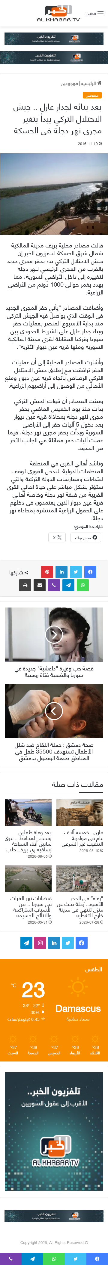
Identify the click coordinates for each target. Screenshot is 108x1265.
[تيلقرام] (68, 585)
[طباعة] (25, 585)
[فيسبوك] (90, 572)
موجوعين (69, 82)
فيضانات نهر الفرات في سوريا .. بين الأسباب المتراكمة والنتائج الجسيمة (31, 906)
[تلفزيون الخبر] (57, 13)
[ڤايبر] (54, 585)
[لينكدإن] (62, 572)
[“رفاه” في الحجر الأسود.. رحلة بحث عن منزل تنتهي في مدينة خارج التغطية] (79, 878)
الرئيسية (89, 82)
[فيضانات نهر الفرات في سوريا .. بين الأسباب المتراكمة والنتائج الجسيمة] (28, 878)
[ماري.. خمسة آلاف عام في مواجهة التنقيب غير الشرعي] (79, 812)
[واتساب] (83, 585)
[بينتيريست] (47, 572)
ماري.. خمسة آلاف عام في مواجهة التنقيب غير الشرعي (82, 837)
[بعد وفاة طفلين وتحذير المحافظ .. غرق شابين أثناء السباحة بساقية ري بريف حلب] (28, 812)
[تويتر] (76, 572)
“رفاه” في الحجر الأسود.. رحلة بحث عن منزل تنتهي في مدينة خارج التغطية (80, 906)
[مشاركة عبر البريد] (40, 585)
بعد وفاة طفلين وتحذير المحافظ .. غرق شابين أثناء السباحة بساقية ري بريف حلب (28, 840)
